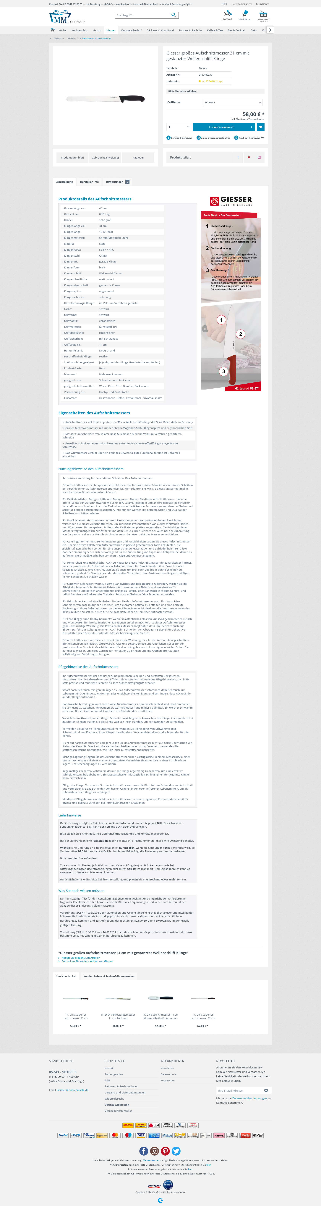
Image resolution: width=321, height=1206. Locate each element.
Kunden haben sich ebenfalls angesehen (108, 976)
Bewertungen (117, 182)
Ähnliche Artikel (66, 976)
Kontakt (109, 1068)
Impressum (167, 1080)
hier (208, 1164)
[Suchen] (175, 15)
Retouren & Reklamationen (121, 1086)
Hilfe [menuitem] (224, 3)
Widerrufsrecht (114, 1098)
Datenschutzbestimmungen (249, 1098)
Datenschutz (168, 1074)
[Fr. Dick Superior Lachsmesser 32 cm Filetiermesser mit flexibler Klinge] (75, 998)
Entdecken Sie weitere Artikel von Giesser (87, 961)
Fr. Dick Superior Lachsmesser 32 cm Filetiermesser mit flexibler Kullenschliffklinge (203, 1016)
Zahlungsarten (114, 1074)
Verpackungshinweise (118, 1111)
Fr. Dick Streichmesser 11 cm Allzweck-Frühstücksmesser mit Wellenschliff (161, 1016)
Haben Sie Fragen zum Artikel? (80, 957)
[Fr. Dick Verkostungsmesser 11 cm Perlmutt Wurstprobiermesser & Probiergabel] (118, 998)
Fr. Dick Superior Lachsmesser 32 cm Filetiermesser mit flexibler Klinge (76, 1016)
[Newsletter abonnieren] (266, 1090)
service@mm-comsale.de (72, 1090)
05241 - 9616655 (63, 1072)
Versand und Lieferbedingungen (125, 1092)
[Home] (52, 30)
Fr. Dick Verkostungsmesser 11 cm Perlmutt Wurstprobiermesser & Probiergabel (118, 1016)
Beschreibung (64, 182)
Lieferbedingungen (241, 4)
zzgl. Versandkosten (254, 119)
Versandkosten (151, 1160)
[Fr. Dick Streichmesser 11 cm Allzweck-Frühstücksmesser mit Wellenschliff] (160, 998)
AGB (107, 1080)
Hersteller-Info (89, 182)
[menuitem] (147, 15)
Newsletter (167, 1068)
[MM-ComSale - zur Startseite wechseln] (67, 16)
